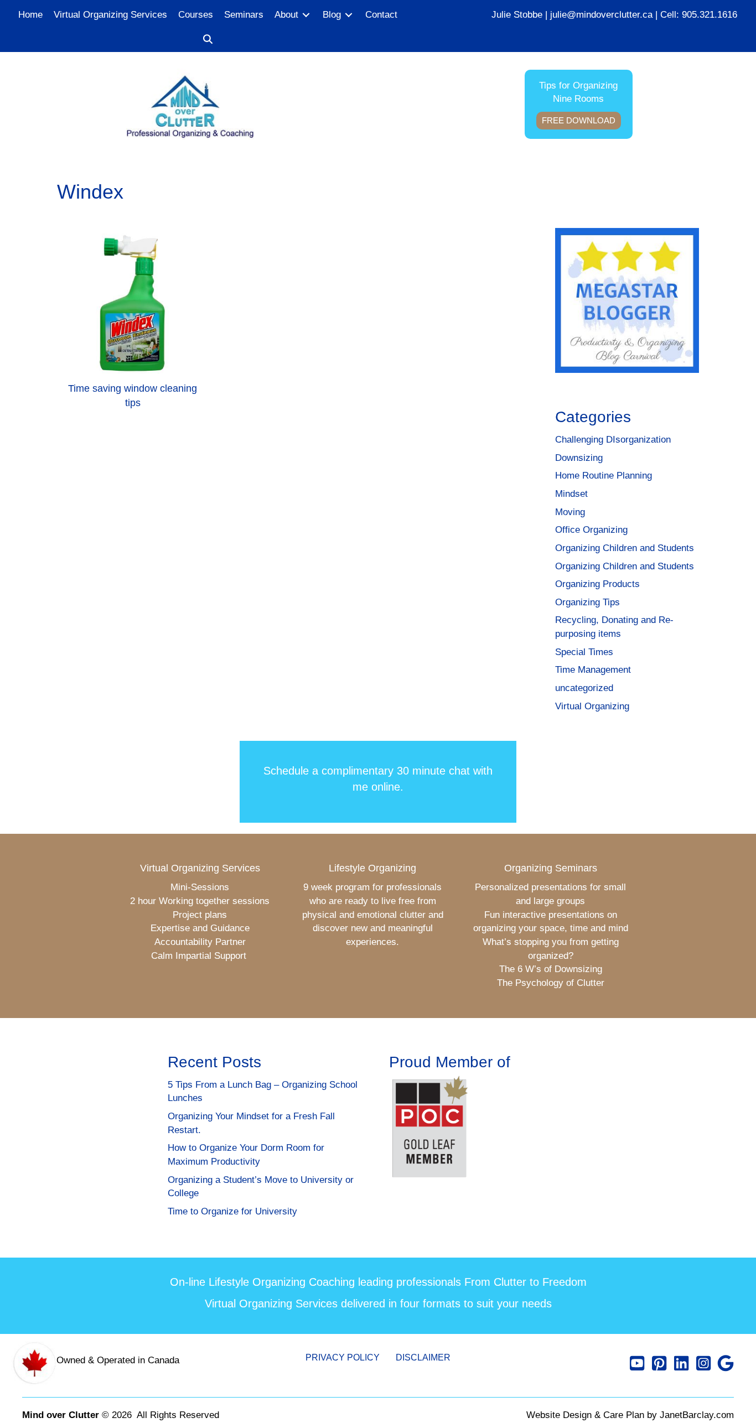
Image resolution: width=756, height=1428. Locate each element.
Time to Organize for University (232, 1211)
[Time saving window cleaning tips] (132, 326)
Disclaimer (423, 1357)
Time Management (593, 669)
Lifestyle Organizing (372, 868)
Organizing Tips (587, 602)
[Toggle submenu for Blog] (348, 15)
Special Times (584, 652)
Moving (570, 512)
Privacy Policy (342, 1357)
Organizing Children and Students (624, 548)
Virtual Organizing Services (200, 868)
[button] (207, 40)
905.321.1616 (709, 14)
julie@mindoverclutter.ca (601, 14)
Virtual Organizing (592, 706)
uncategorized (584, 688)
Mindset (571, 494)
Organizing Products (597, 584)
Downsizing (579, 458)
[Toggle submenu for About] (306, 15)
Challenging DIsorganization (613, 439)
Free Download (578, 120)
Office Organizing (591, 530)
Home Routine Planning (603, 475)
